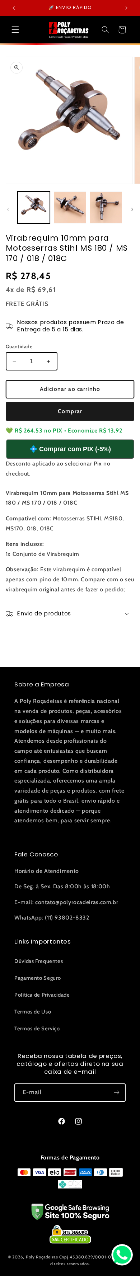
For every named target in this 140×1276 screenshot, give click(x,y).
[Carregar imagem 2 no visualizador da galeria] (70, 208)
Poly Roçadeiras (42, 1257)
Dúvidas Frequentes (38, 961)
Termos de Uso (32, 1011)
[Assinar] (116, 1092)
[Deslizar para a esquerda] (8, 209)
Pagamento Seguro (37, 978)
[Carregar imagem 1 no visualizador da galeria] (34, 208)
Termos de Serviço (37, 1028)
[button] (15, 30)
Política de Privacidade (42, 995)
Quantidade (19, 346)
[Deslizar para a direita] (132, 209)
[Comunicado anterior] (14, 8)
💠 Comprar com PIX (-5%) (70, 449)
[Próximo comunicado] (126, 8)
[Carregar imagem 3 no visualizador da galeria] (106, 208)
